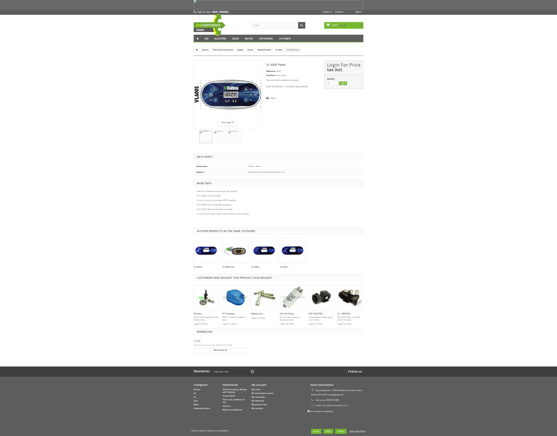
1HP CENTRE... (316, 313)
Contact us (327, 12)
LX (195, 393)
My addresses (258, 401)
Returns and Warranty (232, 410)
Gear (196, 401)
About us (227, 406)
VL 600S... (198, 267)
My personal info (259, 404)
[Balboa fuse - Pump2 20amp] (264, 297)
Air (195, 397)
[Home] (198, 38)
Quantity (331, 79)
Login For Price (344, 65)
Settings (340, 431)
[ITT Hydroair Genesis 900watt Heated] (235, 297)
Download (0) (221, 350)
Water (196, 404)
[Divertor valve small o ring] (206, 297)
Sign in (358, 12)
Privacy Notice (229, 396)
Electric (197, 389)
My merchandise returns (262, 393)
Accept (316, 431)
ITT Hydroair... (229, 313)
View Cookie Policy (357, 431)
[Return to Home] (196, 50)
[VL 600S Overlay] (206, 251)
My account (259, 385)
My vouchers (257, 408)
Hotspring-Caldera (202, 408)
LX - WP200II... (344, 313)
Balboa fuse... (257, 313)
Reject (328, 431)
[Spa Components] (220, 25)
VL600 (197, 341)
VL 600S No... (228, 267)
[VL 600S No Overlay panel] (235, 251)
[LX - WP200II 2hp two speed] (350, 297)
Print (273, 98)
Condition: (271, 75)
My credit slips (258, 397)
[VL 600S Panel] (205, 136)
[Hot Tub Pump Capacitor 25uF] (293, 297)
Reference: (271, 71)
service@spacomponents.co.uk (335, 405)
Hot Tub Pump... (287, 313)
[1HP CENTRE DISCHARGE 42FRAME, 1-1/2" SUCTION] (321, 297)
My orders (256, 389)
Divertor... (198, 313)
